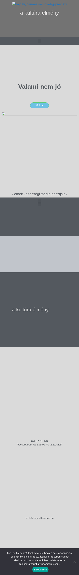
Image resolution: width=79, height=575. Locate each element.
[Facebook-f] (39, 33)
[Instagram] (32, 33)
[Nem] (74, 562)
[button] (40, 24)
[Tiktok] (47, 33)
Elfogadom (40, 569)
